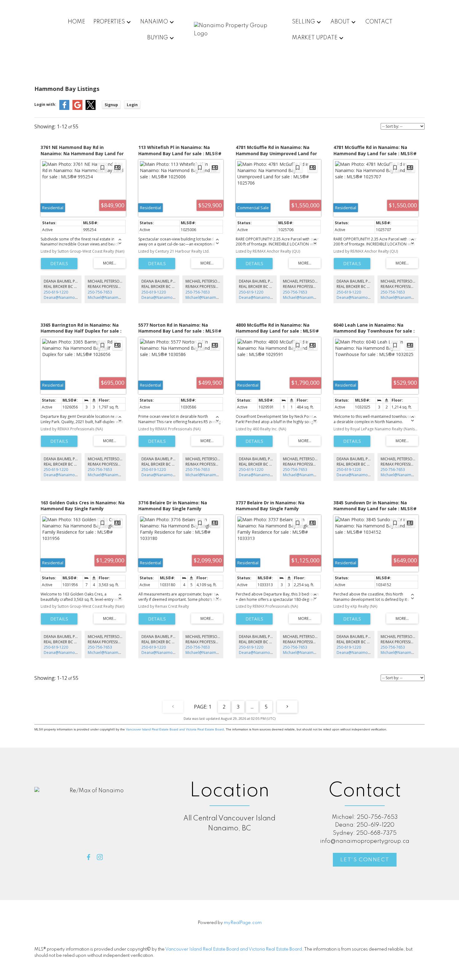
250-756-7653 (100, 292)
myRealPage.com (243, 923)
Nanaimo (154, 22)
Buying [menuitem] (157, 38)
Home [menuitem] (76, 22)
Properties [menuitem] (109, 22)
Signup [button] (111, 104)
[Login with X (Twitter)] (91, 108)
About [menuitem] (340, 22)
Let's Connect (364, 860)
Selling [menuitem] (303, 22)
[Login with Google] (77, 108)
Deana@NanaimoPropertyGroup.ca (75, 297)
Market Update (315, 38)
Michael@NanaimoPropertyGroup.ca (120, 297)
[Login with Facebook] (64, 108)
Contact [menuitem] (378, 22)
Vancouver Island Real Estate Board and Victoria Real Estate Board (175, 729)
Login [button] (132, 104)
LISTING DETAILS (59, 263)
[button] (88, 857)
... (252, 706)
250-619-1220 (56, 292)
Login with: (45, 104)
